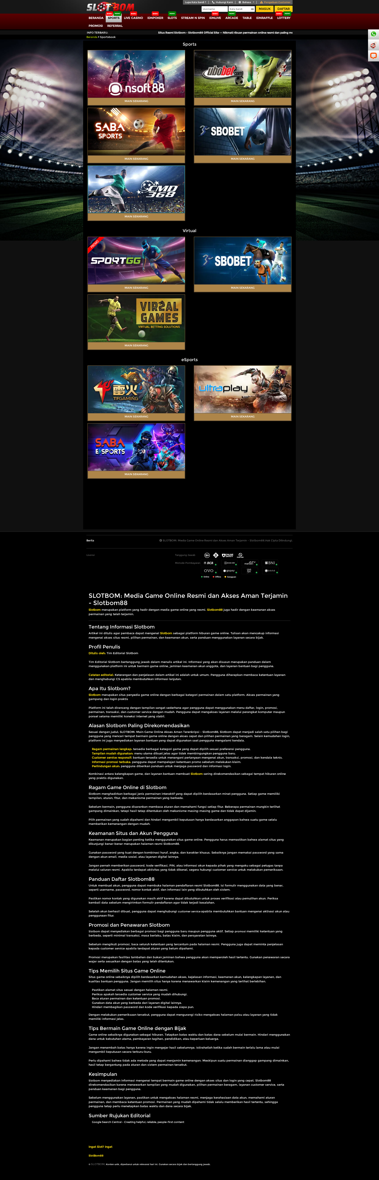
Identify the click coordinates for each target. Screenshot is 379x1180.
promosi (240, 931)
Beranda (96, 18)
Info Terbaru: (97, 32)
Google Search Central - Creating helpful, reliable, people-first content (138, 1122)
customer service (189, 911)
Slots (172, 18)
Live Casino (133, 18)
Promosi (96, 25)
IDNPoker (155, 18)
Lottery (283, 18)
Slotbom (94, 931)
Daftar (283, 9)
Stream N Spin (193, 18)
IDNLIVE (215, 18)
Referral (115, 25)
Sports (114, 18)
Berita (90, 540)
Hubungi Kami (224, 2)
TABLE (247, 18)
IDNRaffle (264, 18)
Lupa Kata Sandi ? (195, 2)
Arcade (231, 18)
